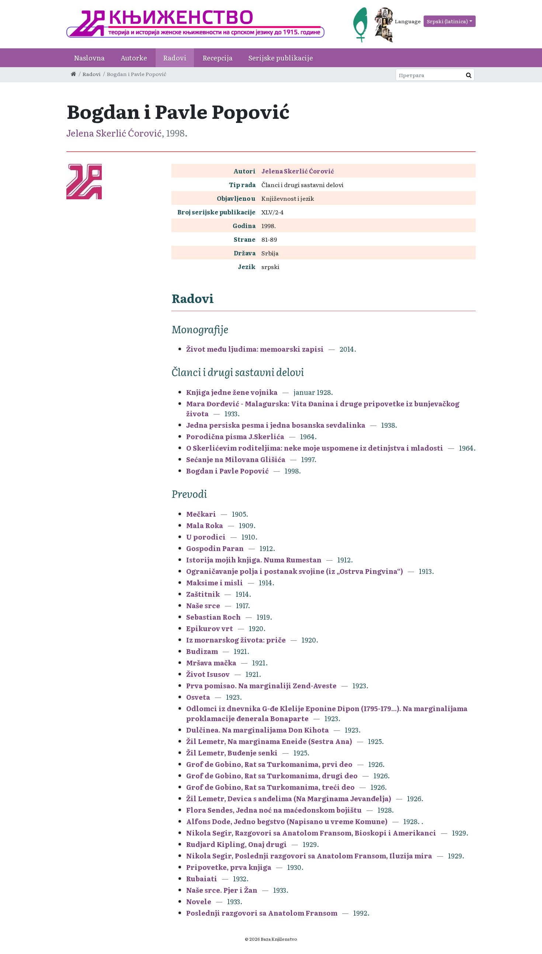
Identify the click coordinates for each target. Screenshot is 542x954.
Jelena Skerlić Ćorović (113, 132)
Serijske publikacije (281, 58)
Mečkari (201, 514)
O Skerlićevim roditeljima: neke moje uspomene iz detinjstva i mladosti (314, 448)
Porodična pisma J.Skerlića (235, 436)
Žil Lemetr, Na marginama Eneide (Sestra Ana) (269, 741)
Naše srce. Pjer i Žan (222, 890)
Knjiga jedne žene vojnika (232, 392)
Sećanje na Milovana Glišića (235, 459)
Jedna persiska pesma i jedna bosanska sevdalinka (275, 425)
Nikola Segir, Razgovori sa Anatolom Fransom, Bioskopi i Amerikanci (311, 833)
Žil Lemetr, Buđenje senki (232, 753)
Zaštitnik (203, 594)
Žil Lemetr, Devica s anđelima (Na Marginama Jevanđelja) (288, 798)
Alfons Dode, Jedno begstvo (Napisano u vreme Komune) (287, 821)
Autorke (134, 58)
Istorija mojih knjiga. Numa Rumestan (254, 560)
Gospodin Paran (215, 548)
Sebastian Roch (213, 617)
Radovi (175, 58)
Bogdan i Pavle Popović (227, 471)
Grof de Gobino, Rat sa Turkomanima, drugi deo (272, 776)
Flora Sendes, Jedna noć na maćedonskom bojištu (274, 810)
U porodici (206, 537)
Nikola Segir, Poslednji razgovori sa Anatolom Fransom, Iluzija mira (309, 856)
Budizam (202, 651)
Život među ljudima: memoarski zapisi (255, 349)
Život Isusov (208, 674)
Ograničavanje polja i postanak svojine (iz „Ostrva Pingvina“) (294, 571)
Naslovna (89, 58)
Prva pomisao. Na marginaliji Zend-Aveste (261, 685)
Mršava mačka (211, 663)
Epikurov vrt (209, 628)
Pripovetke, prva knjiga (229, 867)
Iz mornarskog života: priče (236, 640)
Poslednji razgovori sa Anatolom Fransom (261, 913)
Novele (198, 901)
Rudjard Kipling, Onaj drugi (237, 844)
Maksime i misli (215, 583)
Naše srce (203, 605)
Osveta (198, 697)
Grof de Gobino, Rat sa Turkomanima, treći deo (270, 787)
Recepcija (217, 58)
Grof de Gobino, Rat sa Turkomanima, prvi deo (269, 764)
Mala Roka (204, 525)
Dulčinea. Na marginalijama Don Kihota (257, 730)
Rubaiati (202, 879)
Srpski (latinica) (447, 21)
